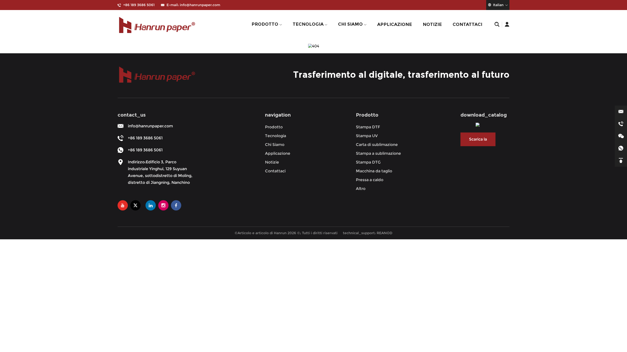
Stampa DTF (368, 127)
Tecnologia (309, 24)
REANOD (384, 233)
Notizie (432, 24)
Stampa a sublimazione (378, 153)
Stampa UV (367, 135)
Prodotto (265, 24)
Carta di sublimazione (377, 144)
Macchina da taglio (374, 171)
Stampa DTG (368, 162)
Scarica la (478, 139)
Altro (360, 188)
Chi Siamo (351, 24)
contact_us (132, 115)
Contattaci (467, 24)
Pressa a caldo (369, 179)
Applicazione (394, 24)
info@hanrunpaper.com (200, 5)
